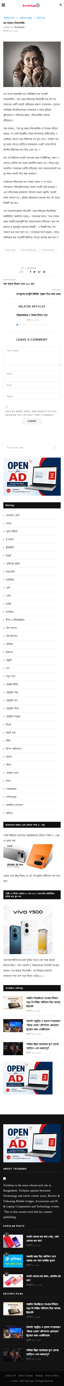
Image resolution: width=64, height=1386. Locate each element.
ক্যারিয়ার (10, 579)
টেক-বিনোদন (11, 636)
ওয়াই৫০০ (37, 975)
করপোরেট (10, 571)
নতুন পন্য (10, 676)
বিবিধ (8, 740)
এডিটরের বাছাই (13, 563)
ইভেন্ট (8, 555)
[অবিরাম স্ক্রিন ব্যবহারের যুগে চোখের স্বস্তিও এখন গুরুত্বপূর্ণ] (13, 1048)
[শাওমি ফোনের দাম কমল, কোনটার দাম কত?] (13, 1280)
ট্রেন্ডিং (9, 660)
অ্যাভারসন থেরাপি (10, 250)
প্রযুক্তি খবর (12, 692)
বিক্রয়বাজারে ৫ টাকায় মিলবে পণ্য (32, 315)
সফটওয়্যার (11, 797)
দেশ (8, 668)
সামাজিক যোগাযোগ (14, 805)
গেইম (8, 595)
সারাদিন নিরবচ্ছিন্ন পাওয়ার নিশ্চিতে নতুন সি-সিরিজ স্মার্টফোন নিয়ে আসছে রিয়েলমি (43, 1002)
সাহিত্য (9, 813)
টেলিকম (9, 644)
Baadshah (19, 27)
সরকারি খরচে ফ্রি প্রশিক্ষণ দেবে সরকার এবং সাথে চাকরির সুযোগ (41, 1258)
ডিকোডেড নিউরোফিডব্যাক (28, 250)
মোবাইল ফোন (12, 772)
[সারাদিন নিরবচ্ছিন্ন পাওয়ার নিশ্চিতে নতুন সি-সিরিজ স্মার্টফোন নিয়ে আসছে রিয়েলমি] (13, 1002)
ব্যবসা (8, 756)
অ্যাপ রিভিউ (11, 531)
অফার (8, 523)
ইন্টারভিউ (10, 547)
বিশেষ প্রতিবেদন (13, 748)
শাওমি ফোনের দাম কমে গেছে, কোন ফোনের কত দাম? (42, 1238)
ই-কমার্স (9, 539)
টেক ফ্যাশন (11, 628)
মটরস (8, 764)
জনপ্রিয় (9, 611)
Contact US (10, 1375)
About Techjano (25, 1375)
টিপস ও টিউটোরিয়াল (15, 620)
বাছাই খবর (41, 18)
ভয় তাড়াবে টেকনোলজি (48, 250)
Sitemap (39, 1375)
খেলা (8, 587)
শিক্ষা (8, 780)
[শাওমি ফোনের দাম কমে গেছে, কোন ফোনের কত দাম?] (13, 1241)
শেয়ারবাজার (11, 789)
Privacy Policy (52, 1375)
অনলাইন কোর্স (12, 515)
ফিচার (8, 724)
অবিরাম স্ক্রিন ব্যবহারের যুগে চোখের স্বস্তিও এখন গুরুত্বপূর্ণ (42, 1046)
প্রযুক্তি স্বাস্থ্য (25, 18)
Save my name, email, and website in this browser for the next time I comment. (31, 413)
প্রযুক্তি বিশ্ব (9, 18)
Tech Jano (29, 1381)
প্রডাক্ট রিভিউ (12, 684)
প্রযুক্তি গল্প (11, 700)
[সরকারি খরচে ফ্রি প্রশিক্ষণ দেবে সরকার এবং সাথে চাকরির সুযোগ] (13, 1261)
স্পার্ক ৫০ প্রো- (53, 835)
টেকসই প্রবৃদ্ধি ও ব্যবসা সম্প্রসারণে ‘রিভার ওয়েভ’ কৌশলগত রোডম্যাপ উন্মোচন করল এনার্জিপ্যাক (43, 1025)
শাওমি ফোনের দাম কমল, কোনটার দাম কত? (43, 1278)
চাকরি (8, 603)
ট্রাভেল (9, 652)
